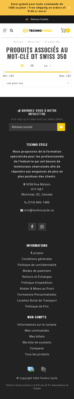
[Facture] (43, 369)
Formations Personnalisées (37, 294)
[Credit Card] (31, 369)
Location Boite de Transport (37, 300)
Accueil (18, 42)
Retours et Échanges (37, 276)
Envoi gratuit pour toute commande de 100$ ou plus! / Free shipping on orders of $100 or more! (37, 8)
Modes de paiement (37, 270)
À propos (37, 253)
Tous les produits (37, 354)
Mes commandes (37, 330)
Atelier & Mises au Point (37, 288)
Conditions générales (37, 259)
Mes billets (37, 336)
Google (37, 388)
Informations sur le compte (37, 324)
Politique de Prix (37, 306)
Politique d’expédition (37, 282)
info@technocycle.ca (39, 210)
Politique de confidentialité (37, 264)
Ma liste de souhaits (37, 342)
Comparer (37, 348)
